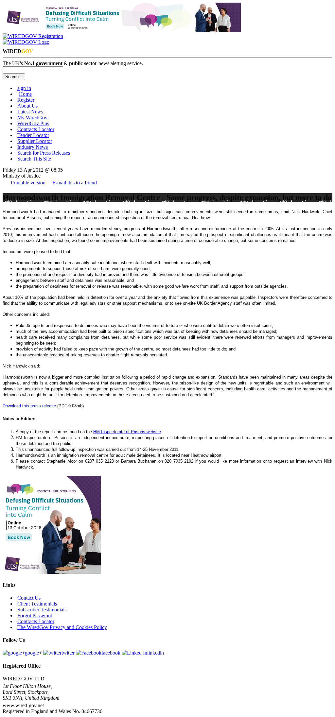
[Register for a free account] (33, 36)
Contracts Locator (35, 129)
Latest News (30, 111)
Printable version (28, 182)
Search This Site (34, 159)
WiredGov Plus (33, 123)
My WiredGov (32, 117)
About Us (27, 106)
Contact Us (29, 598)
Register (25, 100)
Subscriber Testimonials (41, 609)
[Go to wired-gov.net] (26, 42)
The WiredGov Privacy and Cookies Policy (62, 627)
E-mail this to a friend (74, 182)
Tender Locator (33, 135)
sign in (24, 88)
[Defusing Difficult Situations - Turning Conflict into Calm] (122, 30)
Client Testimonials (37, 603)
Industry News (32, 147)
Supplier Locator (34, 141)
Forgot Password (34, 615)
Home (25, 94)
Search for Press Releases (43, 153)
